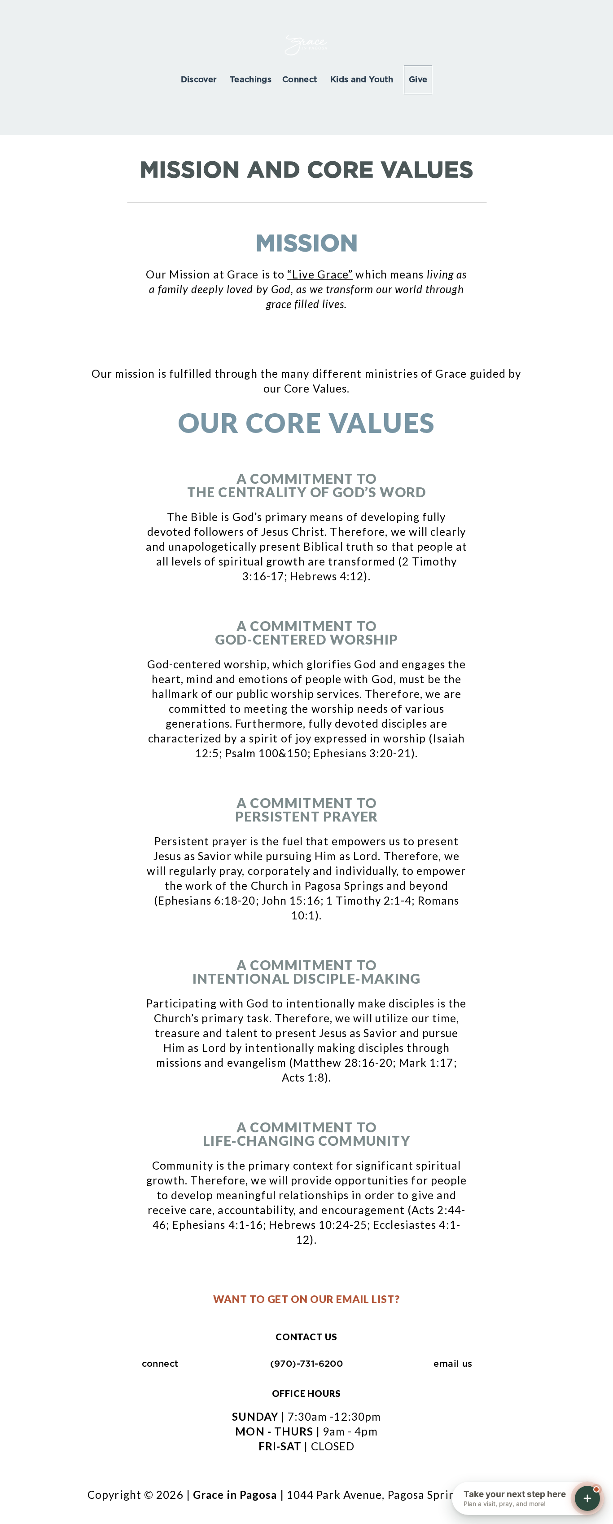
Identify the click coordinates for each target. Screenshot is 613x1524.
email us (452, 1364)
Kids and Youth (361, 80)
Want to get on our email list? (306, 1299)
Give (418, 80)
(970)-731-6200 (306, 1364)
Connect (301, 80)
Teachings (250, 80)
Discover (200, 80)
